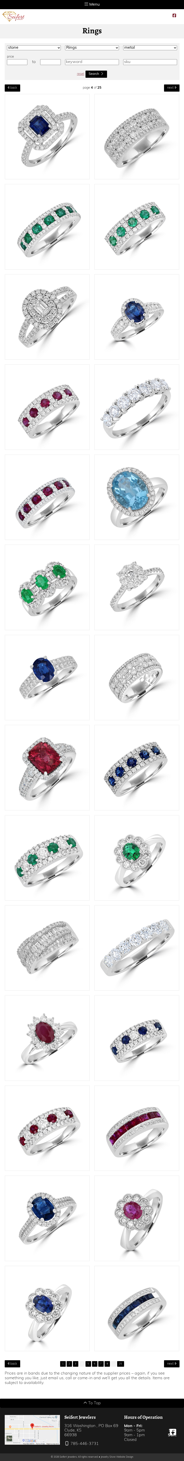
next (171, 88)
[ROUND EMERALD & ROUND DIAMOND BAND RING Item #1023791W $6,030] (47, 227)
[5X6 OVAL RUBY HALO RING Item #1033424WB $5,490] (137, 1218)
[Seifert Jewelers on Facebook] (174, 16)
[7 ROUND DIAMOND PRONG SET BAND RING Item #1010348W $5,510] (137, 948)
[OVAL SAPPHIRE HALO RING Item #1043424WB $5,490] (47, 1309)
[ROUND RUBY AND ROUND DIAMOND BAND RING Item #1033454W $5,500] (47, 1128)
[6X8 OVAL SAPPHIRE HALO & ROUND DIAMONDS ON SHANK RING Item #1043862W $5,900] (137, 317)
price (10, 57)
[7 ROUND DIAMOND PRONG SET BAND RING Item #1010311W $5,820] (137, 407)
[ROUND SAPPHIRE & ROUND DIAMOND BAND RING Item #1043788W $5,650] (137, 768)
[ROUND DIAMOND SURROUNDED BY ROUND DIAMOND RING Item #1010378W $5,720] (137, 587)
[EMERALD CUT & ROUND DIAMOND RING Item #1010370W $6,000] (47, 317)
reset (80, 74)
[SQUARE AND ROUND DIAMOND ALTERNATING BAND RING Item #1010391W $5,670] (137, 678)
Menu (94, 5)
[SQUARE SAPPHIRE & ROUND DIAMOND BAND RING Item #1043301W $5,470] (137, 1309)
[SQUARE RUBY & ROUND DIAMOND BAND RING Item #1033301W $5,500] (137, 1128)
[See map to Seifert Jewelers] (32, 1430)
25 (120, 1363)
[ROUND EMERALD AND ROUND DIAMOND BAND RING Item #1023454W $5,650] (47, 858)
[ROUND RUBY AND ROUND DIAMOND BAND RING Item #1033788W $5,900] (47, 407)
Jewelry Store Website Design (117, 1457)
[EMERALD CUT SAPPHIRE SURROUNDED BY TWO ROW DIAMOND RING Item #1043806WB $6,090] (47, 137)
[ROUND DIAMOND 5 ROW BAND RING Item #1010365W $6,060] (137, 137)
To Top (94, 1403)
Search (94, 74)
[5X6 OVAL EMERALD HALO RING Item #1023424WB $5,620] (137, 858)
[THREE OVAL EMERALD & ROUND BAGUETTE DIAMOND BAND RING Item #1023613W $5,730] (47, 587)
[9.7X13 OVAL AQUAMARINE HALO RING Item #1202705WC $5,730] (137, 497)
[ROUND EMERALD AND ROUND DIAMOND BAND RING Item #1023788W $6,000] (137, 227)
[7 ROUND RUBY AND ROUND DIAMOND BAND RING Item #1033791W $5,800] (47, 497)
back (13, 88)
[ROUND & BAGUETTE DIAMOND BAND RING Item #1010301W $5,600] (47, 948)
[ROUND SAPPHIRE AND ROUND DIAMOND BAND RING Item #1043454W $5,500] (137, 1038)
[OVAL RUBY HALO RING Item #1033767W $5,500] (47, 1038)
